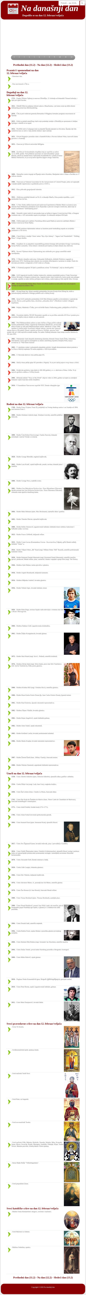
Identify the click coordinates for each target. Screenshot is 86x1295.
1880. (13, 481)
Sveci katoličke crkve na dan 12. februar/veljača (32, 1208)
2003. (13, 347)
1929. (13, 867)
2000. (13, 307)
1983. (13, 733)
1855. (13, 144)
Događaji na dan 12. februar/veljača (17, 94)
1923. (13, 534)
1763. (13, 799)
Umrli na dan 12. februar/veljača (24, 773)
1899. (13, 174)
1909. (13, 182)
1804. (13, 822)
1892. (13, 519)
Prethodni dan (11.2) (24, 65)
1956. (13, 588)
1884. (13, 511)
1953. (13, 228)
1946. (13, 565)
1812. (13, 106)
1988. (13, 765)
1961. (13, 244)
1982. (13, 710)
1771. (13, 807)
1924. (13, 205)
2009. (13, 957)
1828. (13, 457)
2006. (13, 355)
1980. (13, 687)
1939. (13, 557)
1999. (13, 299)
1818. (13, 114)
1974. (13, 259)
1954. (13, 580)
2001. (13, 315)
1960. (13, 236)
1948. (13, 221)
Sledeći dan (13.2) (63, 65)
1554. (13, 784)
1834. (13, 851)
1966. (13, 875)
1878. (13, 860)
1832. (13, 129)
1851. (13, 136)
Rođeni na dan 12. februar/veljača (25, 404)
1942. (13, 213)
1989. (13, 898)
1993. (13, 284)
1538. (13, 777)
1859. (13, 152)
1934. (13, 550)
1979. (13, 267)
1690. (13, 792)
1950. (13, 573)
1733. (13, 98)
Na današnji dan (49, 1287)
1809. (13, 415)
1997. (13, 291)
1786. (13, 815)
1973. (13, 251)
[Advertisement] (43, 39)
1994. (13, 923)
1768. (13, 407)
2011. (13, 1002)
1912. (13, 189)
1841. (13, 464)
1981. (13, 703)
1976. (13, 664)
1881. (13, 488)
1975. (13, 656)
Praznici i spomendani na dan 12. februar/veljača (22, 72)
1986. (13, 275)
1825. (13, 121)
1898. (13, 527)
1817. (13, 843)
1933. (13, 542)
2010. (13, 385)
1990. (13, 905)
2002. (13, 323)
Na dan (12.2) (44, 65)
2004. (13, 950)
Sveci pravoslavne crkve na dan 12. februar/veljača (34, 1023)
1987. (13, 757)
